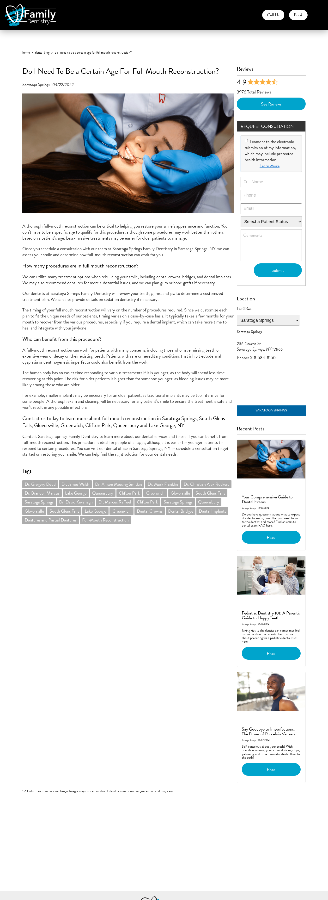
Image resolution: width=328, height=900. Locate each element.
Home (26, 52)
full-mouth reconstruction (109, 254)
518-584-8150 (263, 357)
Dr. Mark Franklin (163, 484)
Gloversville (180, 493)
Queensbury (102, 493)
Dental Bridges (180, 511)
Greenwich (155, 493)
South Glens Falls (210, 493)
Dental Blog (42, 52)
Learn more (269, 166)
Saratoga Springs (39, 502)
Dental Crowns (149, 511)
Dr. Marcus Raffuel (114, 502)
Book (298, 15)
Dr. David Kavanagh (76, 502)
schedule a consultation (196, 448)
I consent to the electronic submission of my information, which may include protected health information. (270, 150)
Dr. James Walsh (75, 484)
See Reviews (271, 104)
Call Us (273, 15)
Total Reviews (254, 91)
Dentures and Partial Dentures (50, 520)
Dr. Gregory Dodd (40, 484)
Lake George (75, 493)
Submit (278, 270)
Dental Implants (212, 511)
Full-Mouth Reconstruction (105, 520)
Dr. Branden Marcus (42, 493)
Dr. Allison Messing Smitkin (118, 484)
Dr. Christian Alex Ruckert (206, 484)
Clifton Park (129, 493)
